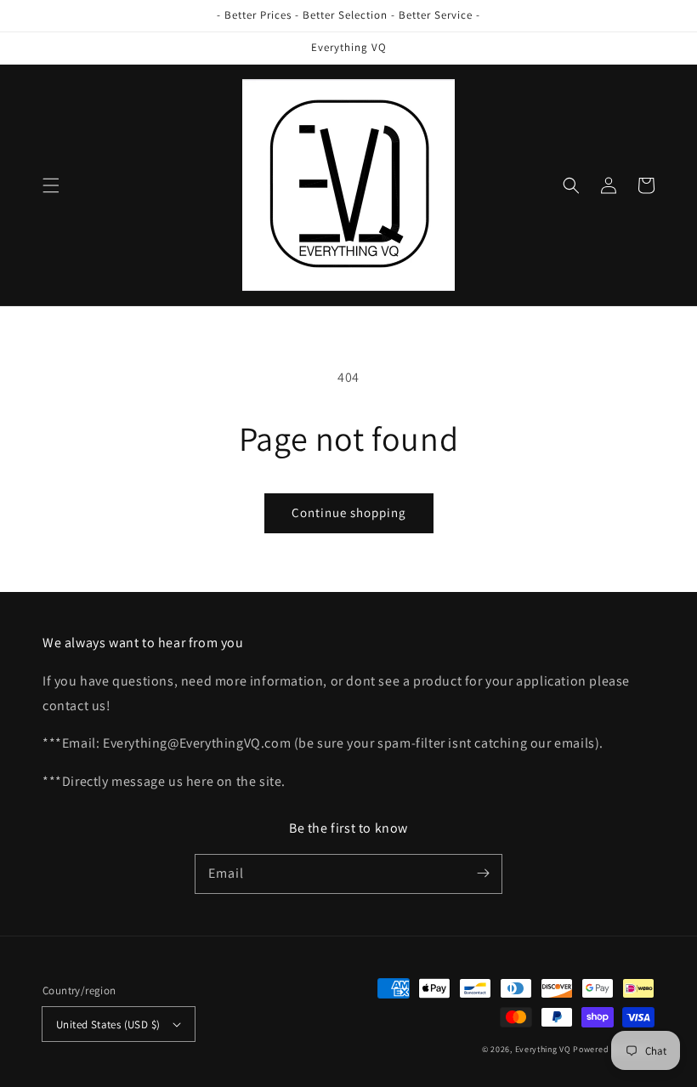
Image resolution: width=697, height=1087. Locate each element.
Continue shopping (349, 512)
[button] (51, 185)
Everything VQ (543, 1049)
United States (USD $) (108, 1024)
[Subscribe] (483, 873)
